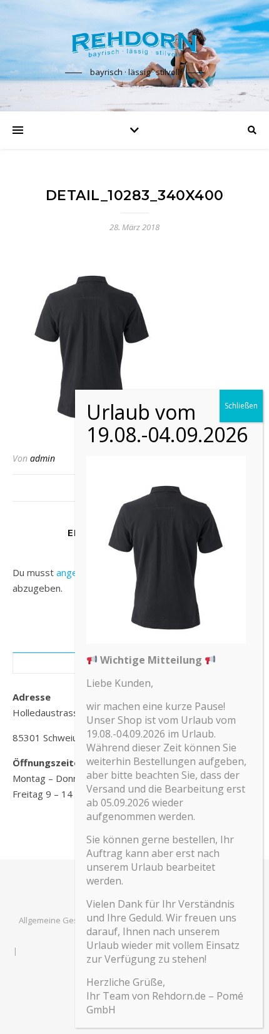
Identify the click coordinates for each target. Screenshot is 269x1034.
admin (42, 458)
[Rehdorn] (134, 44)
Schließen (241, 405)
